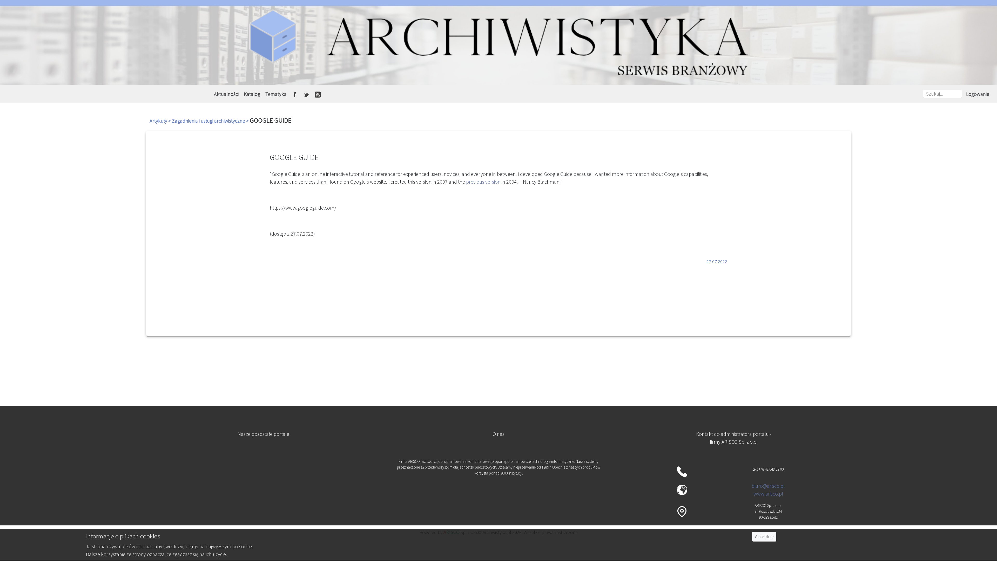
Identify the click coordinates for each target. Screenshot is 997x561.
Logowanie (977, 94)
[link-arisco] (263, 489)
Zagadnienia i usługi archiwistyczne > (211, 120)
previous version (483, 181)
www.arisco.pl (768, 493)
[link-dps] (263, 464)
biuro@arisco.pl (768, 486)
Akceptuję (764, 536)
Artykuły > (161, 120)
